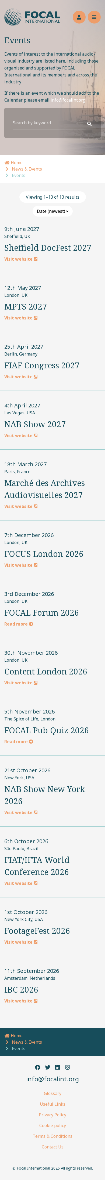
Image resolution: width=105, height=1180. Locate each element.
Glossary (52, 1093)
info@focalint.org (68, 100)
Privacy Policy (52, 1115)
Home (16, 162)
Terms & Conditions (52, 1136)
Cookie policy (52, 1125)
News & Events (27, 169)
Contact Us (53, 1147)
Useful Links (52, 1104)
